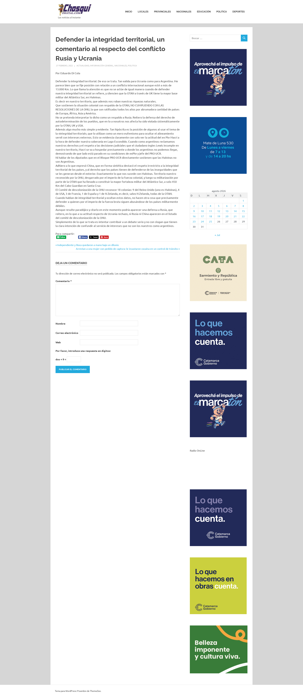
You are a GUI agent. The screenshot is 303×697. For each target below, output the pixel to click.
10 (202, 211)
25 (210, 221)
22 (243, 216)
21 (235, 216)
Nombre (60, 323)
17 (202, 216)
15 (243, 211)
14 (235, 211)
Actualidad (83, 65)
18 (210, 216)
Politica (221, 11)
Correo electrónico (67, 332)
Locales (143, 11)
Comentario (64, 281)
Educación (204, 11)
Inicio (128, 11)
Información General (101, 65)
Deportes (238, 11)
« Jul (217, 234)
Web (58, 342)
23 (194, 221)
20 (227, 216)
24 (202, 221)
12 (218, 211)
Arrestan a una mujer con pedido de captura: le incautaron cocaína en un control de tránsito (127, 248)
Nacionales (183, 11)
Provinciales (162, 11)
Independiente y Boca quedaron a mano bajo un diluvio (88, 244)
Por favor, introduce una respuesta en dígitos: (83, 350)
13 (227, 211)
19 (218, 216)
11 (210, 211)
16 (194, 216)
